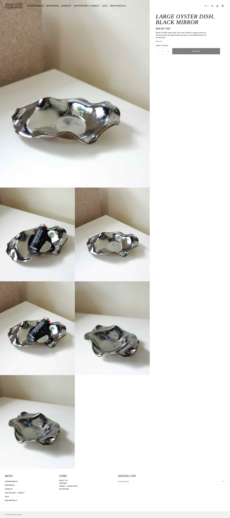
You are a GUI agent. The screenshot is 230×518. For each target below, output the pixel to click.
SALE (7, 496)
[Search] (212, 6)
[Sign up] (222, 481)
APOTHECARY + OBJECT (15, 493)
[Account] (217, 6)
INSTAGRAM (64, 489)
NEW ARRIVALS (11, 500)
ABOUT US (63, 480)
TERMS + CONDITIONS (68, 486)
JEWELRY (9, 489)
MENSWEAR (9, 485)
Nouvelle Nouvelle (16, 514)
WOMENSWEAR (11, 481)
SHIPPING (63, 483)
